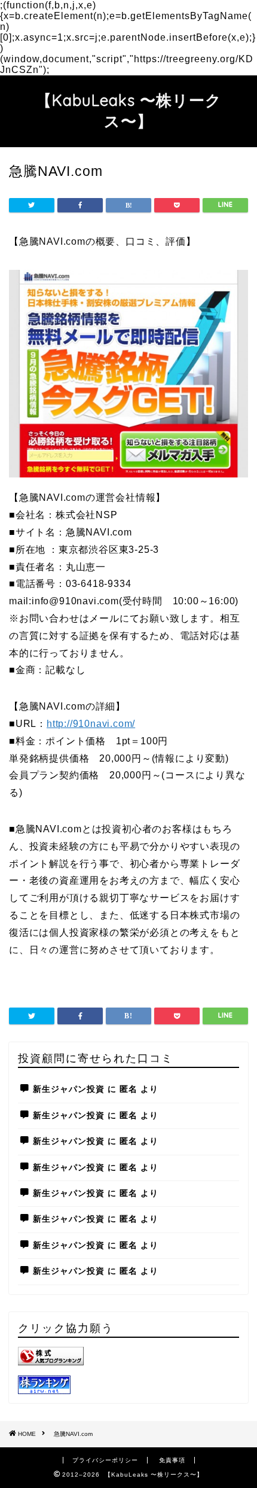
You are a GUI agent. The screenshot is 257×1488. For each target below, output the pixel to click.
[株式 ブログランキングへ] (128, 1356)
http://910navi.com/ (91, 724)
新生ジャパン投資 (69, 1089)
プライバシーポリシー (105, 1460)
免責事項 (172, 1460)
